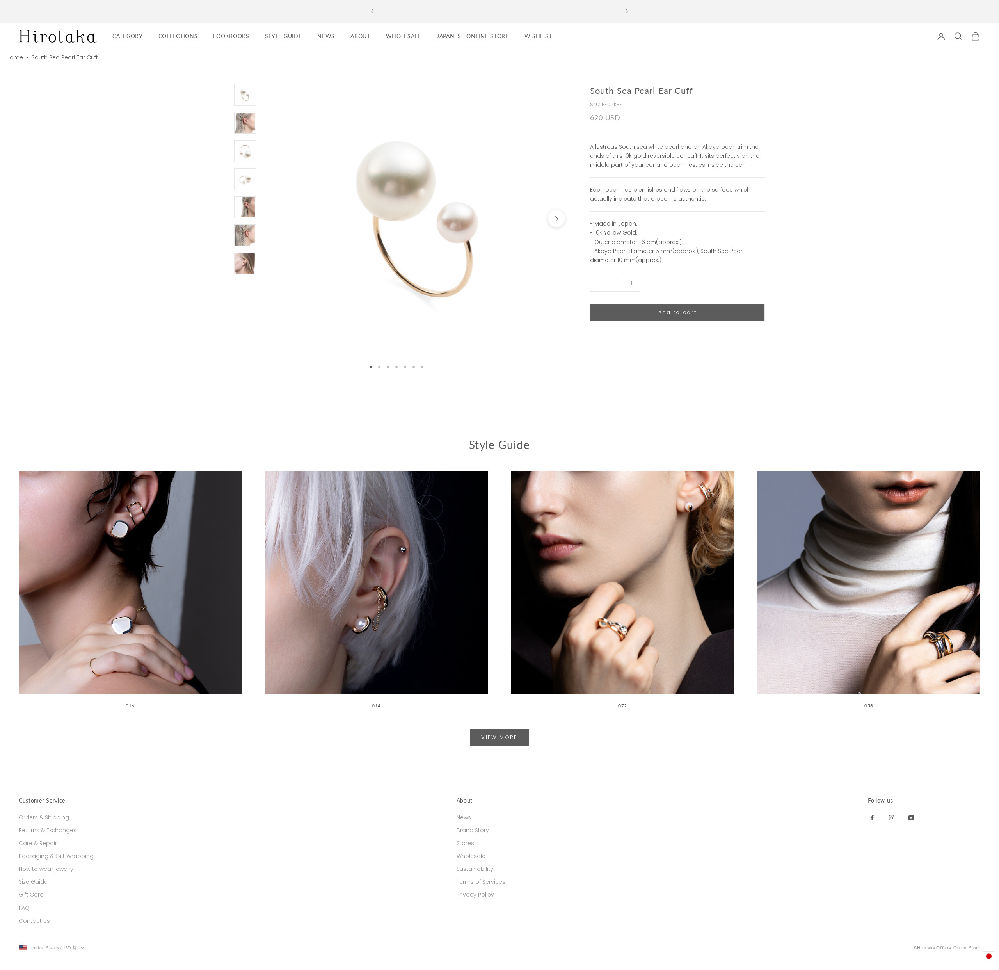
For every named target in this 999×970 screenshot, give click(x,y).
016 (130, 705)
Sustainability (475, 869)
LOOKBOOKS (231, 36)
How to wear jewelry (46, 869)
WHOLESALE (403, 36)
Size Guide (33, 882)
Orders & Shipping (44, 817)
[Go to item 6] (245, 235)
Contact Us (34, 921)
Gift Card (31, 895)
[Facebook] (872, 817)
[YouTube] (911, 817)
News (464, 817)
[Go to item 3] (245, 151)
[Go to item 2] (245, 123)
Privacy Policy (475, 895)
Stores (465, 843)
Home (14, 57)
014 (376, 705)
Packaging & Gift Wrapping (56, 856)
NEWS (326, 36)
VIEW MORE (499, 737)
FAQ (24, 908)
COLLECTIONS (178, 36)
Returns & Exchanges (47, 830)
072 (622, 705)
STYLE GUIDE (283, 36)
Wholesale (471, 856)
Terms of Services (481, 882)
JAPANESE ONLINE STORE (473, 36)
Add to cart (677, 313)
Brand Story (473, 830)
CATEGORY (127, 36)
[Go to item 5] (245, 207)
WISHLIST (538, 36)
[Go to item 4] (245, 179)
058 (868, 705)
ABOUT (360, 36)
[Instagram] (891, 817)
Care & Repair (38, 843)
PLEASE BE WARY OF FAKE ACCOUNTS (499, 11)
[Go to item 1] (245, 95)
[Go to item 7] (245, 263)
